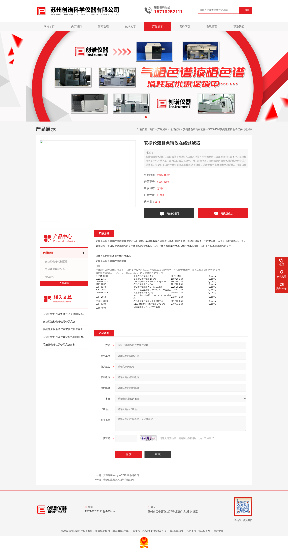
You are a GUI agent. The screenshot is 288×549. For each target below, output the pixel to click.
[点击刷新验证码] (148, 438)
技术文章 (130, 26)
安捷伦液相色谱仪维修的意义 (59, 321)
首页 (152, 129)
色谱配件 (175, 129)
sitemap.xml (176, 530)
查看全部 (64, 283)
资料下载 (184, 26)
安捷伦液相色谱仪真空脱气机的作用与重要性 (65, 336)
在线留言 (211, 26)
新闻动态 (103, 26)
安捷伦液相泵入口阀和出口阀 (118, 479)
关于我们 (76, 26)
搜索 (247, 10)
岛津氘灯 (50, 276)
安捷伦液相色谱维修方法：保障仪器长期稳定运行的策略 (65, 313)
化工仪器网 (204, 530)
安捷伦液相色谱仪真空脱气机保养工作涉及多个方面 (65, 329)
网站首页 (49, 26)
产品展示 (157, 26)
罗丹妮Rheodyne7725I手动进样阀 (121, 475)
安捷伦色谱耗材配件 (194, 129)
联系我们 (239, 26)
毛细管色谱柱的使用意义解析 (59, 344)
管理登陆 (218, 530)
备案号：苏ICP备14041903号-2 (149, 530)
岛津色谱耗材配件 (55, 269)
